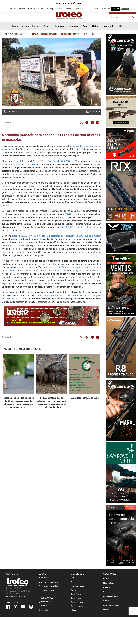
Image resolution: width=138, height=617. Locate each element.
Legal (105, 592)
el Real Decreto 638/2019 (23, 164)
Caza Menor (76, 598)
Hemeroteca (108, 583)
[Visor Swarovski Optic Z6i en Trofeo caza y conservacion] (121, 472)
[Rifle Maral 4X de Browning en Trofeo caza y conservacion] (121, 410)
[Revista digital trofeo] (51, 316)
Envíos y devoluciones (48, 582)
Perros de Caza (77, 586)
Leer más (125, 8)
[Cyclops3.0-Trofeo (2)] (121, 535)
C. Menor (73, 26)
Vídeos (106, 601)
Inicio (15, 26)
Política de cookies (47, 590)
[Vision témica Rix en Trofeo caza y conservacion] (121, 190)
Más (121, 26)
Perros (35, 26)
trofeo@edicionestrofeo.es (16, 596)
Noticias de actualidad (19, 34)
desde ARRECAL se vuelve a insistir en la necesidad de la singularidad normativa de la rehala (55, 236)
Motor (73, 610)
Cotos (95, 26)
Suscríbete (108, 26)
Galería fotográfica (111, 605)
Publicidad (43, 606)
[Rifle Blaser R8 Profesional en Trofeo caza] (121, 347)
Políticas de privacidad (48, 586)
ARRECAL (67, 214)
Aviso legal (43, 578)
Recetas (106, 610)
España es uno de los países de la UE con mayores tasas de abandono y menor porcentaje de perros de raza (19, 402)
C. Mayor (59, 26)
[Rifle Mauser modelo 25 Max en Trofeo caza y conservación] (121, 111)
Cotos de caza (77, 606)
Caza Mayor (76, 594)
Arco (85, 26)
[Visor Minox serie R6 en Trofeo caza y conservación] (121, 143)
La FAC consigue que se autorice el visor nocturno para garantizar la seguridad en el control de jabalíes (52, 402)
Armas (47, 26)
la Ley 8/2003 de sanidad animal (75, 227)
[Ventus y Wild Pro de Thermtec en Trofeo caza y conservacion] (121, 285)
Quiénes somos (45, 601)
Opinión (106, 578)
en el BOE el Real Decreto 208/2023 (52, 161)
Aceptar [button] (116, 9)
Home (4, 34)
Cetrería (106, 587)
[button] (40, 26)
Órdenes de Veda (110, 596)
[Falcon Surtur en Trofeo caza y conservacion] (121, 237)
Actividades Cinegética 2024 (85, 398)
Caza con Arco (77, 602)
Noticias (25, 26)
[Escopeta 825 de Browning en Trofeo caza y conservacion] (121, 64)
